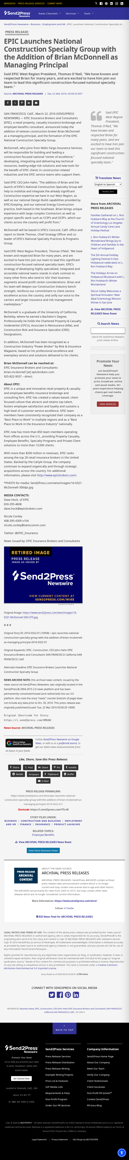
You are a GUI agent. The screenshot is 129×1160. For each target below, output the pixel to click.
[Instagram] (116, 3)
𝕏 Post (29, 767)
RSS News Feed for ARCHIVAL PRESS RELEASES (65, 916)
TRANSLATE (108, 192)
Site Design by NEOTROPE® (85, 1139)
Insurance (42, 824)
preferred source (68, 743)
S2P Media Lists (54, 1086)
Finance (25, 824)
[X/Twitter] (52, 997)
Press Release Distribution (59, 1062)
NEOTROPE (25, 1122)
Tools (87, 13)
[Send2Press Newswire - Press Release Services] (18, 15)
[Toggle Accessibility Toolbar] (122, 1153)
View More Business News (43, 850)
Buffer (70, 774)
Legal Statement (39, 1139)
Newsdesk (9, 3)
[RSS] (122, 3)
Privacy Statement (60, 1139)
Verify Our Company (98, 1074)
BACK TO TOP (64, 1029)
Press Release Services (31, 3)
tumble (71, 767)
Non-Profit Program (56, 1099)
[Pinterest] (106, 3)
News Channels (48, 13)
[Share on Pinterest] (22, 103)
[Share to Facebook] (8, 103)
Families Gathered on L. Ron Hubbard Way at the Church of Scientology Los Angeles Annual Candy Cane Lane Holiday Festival (107, 222)
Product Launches (67, 824)
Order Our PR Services (57, 1105)
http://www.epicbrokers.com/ (56, 475)
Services (71, 13)
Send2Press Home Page (100, 1056)
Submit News (54, 3)
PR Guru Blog (94, 1105)
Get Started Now (21, 1078)
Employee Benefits (43, 835)
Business (10, 820)
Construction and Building (41, 820)
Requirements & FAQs (57, 1093)
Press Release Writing (57, 1068)
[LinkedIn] (111, 3)
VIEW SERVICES (107, 404)
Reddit (19, 774)
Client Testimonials (97, 1080)
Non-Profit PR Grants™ (99, 1093)
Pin (58, 767)
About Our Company (98, 1062)
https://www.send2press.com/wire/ (76, 900)
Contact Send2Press (98, 1099)
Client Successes (96, 1086)
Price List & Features (56, 1080)
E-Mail (44, 780)
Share (15, 767)
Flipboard (51, 774)
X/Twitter (69, 908)
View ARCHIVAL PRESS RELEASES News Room (44, 842)
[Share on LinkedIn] (29, 103)
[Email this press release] (36, 103)
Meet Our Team (95, 1068)
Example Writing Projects (59, 1074)
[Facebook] (101, 3)
